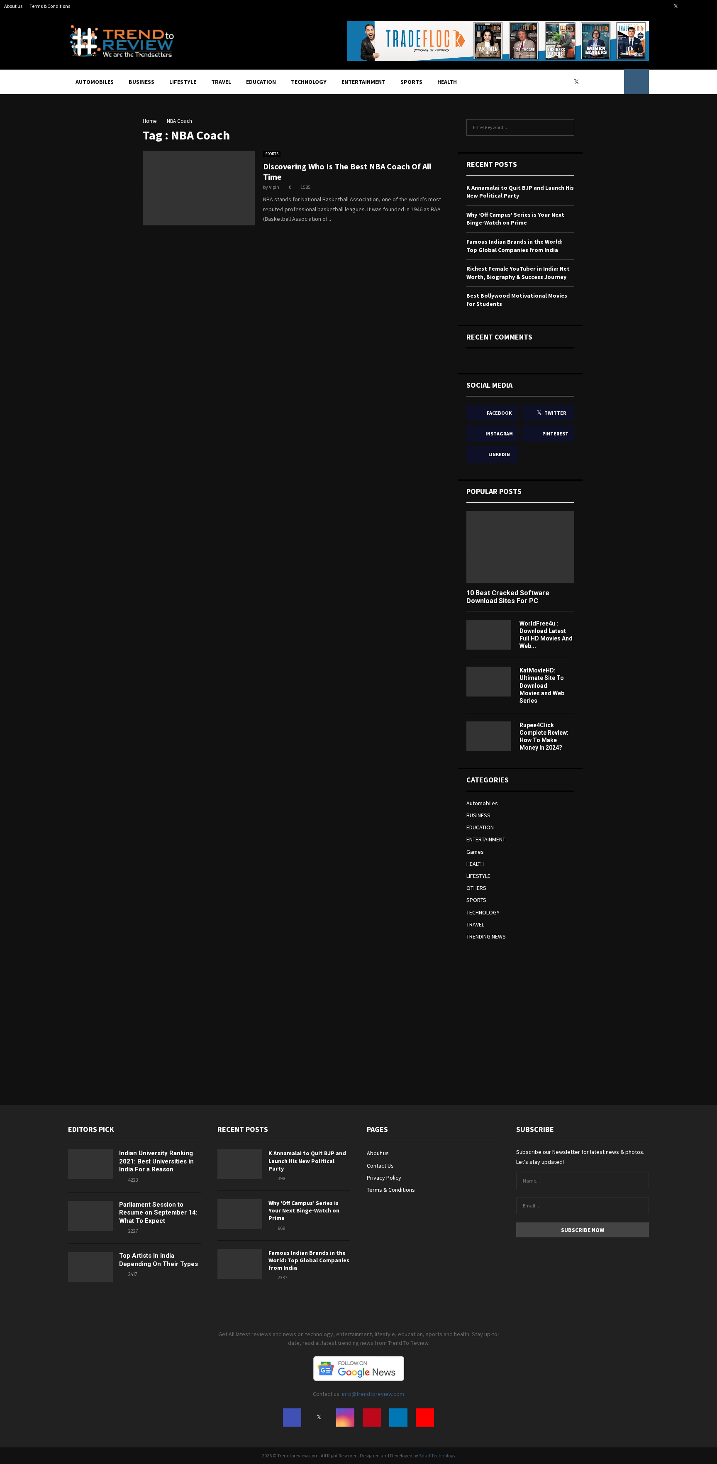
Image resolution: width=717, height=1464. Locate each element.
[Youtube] (615, 82)
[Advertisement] (528, 1017)
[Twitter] (578, 82)
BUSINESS (141, 82)
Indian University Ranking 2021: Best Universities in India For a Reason (156, 1161)
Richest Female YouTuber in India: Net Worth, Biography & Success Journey (518, 273)
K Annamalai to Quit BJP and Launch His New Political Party (307, 1160)
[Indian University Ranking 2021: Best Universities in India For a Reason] (90, 1164)
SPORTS (411, 82)
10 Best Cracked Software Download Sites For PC (507, 597)
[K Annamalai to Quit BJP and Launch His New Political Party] (239, 1164)
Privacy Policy (384, 1177)
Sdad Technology (437, 1455)
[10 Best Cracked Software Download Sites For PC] (520, 547)
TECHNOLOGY (309, 82)
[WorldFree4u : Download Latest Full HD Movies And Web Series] (488, 635)
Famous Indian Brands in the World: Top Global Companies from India (514, 246)
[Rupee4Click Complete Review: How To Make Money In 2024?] (488, 736)
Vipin (274, 187)
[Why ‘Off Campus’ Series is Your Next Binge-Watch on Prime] (239, 1214)
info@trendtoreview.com (373, 1394)
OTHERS (476, 888)
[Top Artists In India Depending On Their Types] (90, 1267)
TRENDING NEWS (486, 936)
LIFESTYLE (182, 82)
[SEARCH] (565, 127)
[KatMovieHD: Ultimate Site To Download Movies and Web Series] (488, 682)
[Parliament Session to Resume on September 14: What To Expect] (90, 1216)
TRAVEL (221, 82)
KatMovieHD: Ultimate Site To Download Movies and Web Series (541, 685)
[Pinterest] (597, 82)
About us (13, 6)
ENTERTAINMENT (363, 82)
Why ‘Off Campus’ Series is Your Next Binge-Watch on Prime (515, 219)
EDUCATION (261, 82)
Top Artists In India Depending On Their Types (158, 1260)
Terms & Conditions (49, 6)
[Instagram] (588, 82)
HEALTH (447, 82)
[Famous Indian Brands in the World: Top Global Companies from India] (239, 1264)
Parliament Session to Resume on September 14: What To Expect (158, 1212)
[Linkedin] (606, 82)
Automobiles (95, 82)
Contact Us (380, 1165)
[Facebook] (569, 82)
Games (475, 851)
